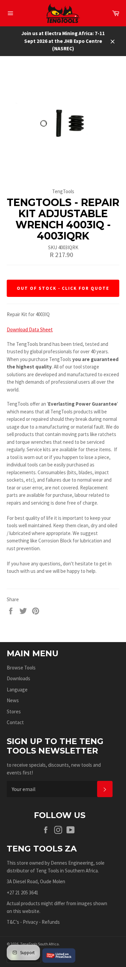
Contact (15, 722)
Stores (14, 711)
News (13, 700)
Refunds (51, 922)
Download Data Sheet (30, 329)
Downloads (18, 678)
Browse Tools (21, 667)
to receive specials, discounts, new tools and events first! (54, 769)
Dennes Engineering (72, 863)
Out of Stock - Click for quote (63, 288)
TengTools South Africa (39, 943)
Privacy (30, 922)
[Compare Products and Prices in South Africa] (59, 955)
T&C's (13, 922)
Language (17, 689)
